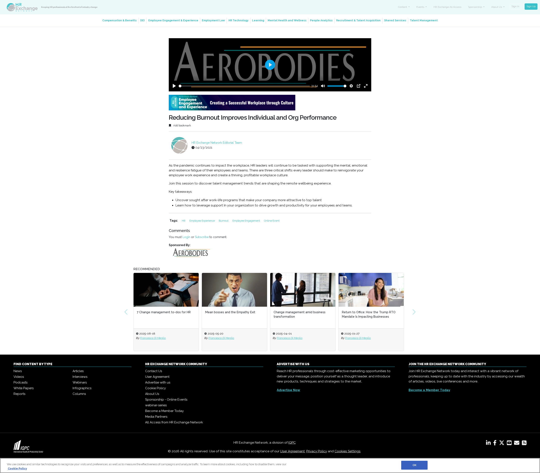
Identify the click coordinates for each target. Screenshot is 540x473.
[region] (270, 465)
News (18, 371)
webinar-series (156, 405)
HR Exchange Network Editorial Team (217, 142)
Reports (19, 394)
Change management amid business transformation (299, 314)
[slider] (244, 86)
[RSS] (524, 443)
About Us (152, 394)
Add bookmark (182, 125)
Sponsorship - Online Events (166, 399)
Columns (79, 394)
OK (414, 465)
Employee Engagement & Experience (173, 20)
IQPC (292, 443)
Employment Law (213, 20)
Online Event (271, 220)
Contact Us (153, 371)
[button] (126, 312)
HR (184, 220)
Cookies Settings (347, 451)
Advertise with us (157, 382)
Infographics (82, 388)
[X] (502, 443)
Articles (78, 371)
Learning (258, 20)
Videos (19, 377)
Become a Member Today (164, 411)
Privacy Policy (316, 451)
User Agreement (157, 377)
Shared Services (395, 20)
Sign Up (531, 6)
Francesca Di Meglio (153, 338)
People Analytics (321, 20)
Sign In (515, 6)
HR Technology (238, 20)
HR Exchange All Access (447, 6)
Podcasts (20, 382)
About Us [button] (497, 6)
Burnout (224, 220)
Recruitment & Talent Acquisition (358, 20)
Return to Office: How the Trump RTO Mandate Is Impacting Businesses (369, 314)
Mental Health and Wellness (287, 20)
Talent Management (424, 20)
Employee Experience (202, 220)
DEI (142, 20)
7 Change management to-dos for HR (164, 312)
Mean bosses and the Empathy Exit (230, 312)
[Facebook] (495, 443)
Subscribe (202, 237)
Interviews (80, 377)
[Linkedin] (489, 443)
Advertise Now (288, 390)
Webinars (80, 382)
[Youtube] (510, 443)
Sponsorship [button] (475, 6)
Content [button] (403, 6)
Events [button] (420, 6)
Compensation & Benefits (119, 20)
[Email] (517, 443)
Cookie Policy (155, 388)
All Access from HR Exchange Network (174, 422)
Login (186, 237)
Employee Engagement (246, 220)
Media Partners (156, 417)
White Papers (24, 388)
